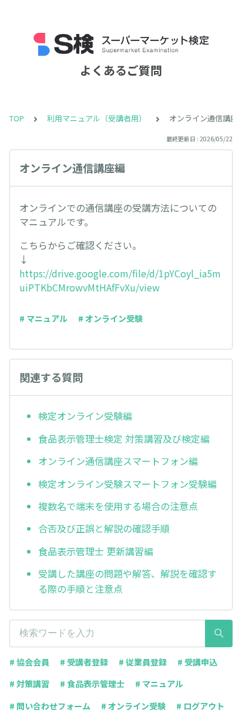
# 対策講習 (29, 683)
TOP (16, 118)
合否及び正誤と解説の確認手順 (104, 528)
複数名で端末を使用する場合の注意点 (118, 506)
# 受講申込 (197, 662)
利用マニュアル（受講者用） (96, 118)
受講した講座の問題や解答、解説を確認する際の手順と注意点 (127, 581)
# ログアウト (200, 706)
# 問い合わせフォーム (49, 706)
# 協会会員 (29, 662)
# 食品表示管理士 (92, 683)
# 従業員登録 (143, 662)
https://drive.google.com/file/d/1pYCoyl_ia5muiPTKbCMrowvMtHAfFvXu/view (120, 280)
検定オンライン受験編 (85, 416)
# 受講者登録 (84, 662)
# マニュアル (43, 318)
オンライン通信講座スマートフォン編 (118, 461)
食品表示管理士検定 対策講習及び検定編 (124, 439)
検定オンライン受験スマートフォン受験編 (127, 484)
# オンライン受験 (110, 318)
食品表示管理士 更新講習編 (95, 551)
